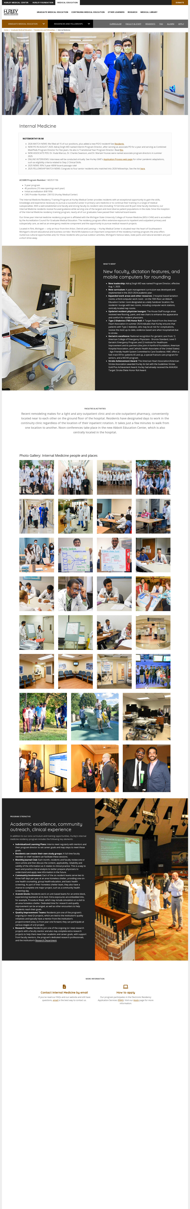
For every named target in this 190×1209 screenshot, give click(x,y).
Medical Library (148, 12)
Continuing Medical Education (88, 12)
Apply (181, 24)
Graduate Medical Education (52, 12)
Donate (180, 2)
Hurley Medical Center (16, 2)
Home (6, 30)
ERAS (120, 1000)
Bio (121, 150)
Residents (150, 24)
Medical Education (67, 2)
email (56, 1000)
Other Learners (116, 12)
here (142, 168)
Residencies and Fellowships (44, 30)
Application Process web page (118, 159)
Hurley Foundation (43, 2)
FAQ (161, 24)
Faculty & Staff (133, 24)
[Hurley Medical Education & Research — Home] (11, 12)
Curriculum (115, 24)
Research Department (46, 940)
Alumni (170, 24)
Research (132, 12)
